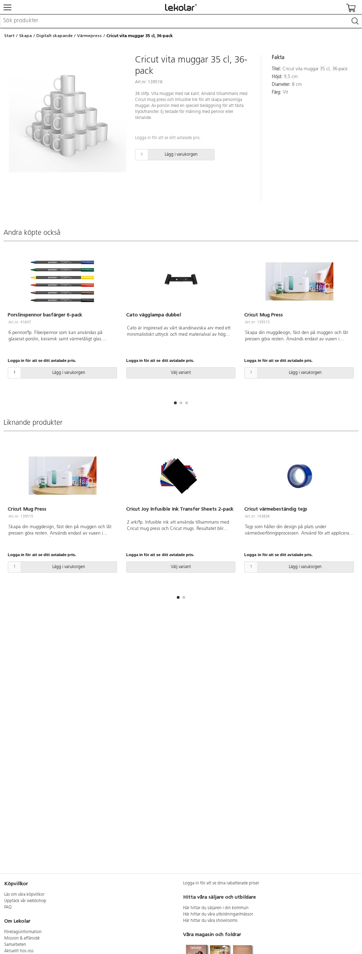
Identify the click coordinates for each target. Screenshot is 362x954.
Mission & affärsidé (22, 938)
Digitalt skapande (54, 35)
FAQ (8, 907)
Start (9, 35)
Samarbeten (15, 945)
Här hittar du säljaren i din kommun (216, 908)
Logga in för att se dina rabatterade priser (221, 883)
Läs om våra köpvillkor (24, 895)
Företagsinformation (23, 932)
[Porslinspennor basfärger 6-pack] (63, 281)
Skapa (25, 35)
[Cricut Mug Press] (299, 281)
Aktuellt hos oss (19, 951)
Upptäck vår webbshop (25, 901)
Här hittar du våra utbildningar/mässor (218, 914)
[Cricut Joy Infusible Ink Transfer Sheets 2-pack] (181, 476)
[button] (175, 402)
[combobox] (181, 21)
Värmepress (89, 35)
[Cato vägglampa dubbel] (181, 281)
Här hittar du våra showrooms (210, 921)
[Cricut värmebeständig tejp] (299, 476)
